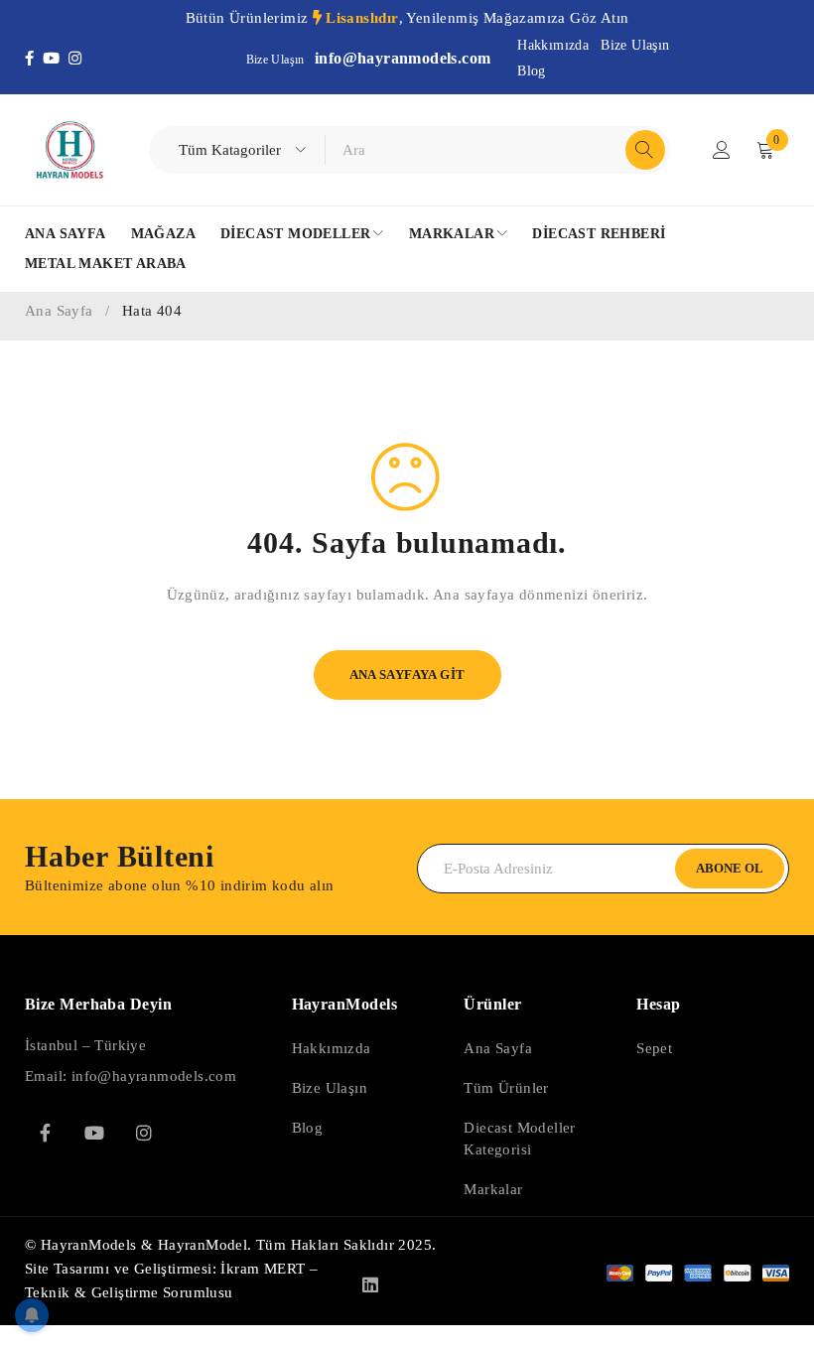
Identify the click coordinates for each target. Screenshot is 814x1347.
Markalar (493, 1189)
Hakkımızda (553, 45)
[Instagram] (76, 59)
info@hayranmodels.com (402, 58)
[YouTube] (55, 59)
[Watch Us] (94, 1132)
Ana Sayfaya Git (407, 674)
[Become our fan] (45, 1132)
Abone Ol (729, 868)
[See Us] (144, 1132)
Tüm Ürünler (506, 1088)
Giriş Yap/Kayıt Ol (722, 150)
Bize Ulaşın (635, 45)
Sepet (654, 1048)
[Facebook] (34, 59)
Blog (531, 71)
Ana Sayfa (59, 311)
